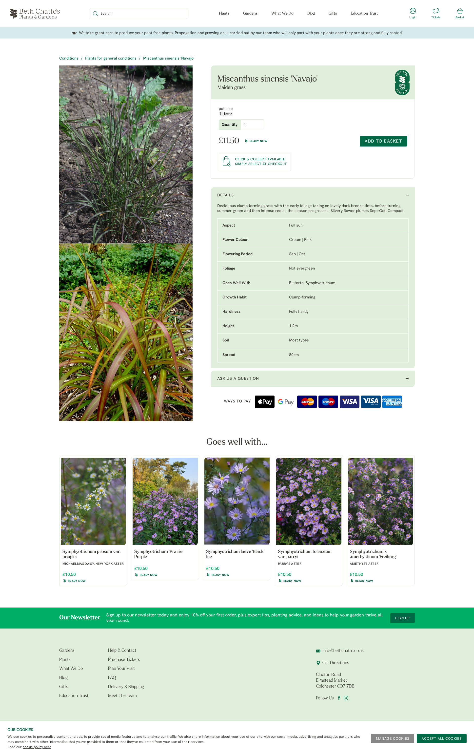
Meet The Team (122, 696)
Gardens (250, 14)
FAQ (112, 678)
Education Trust (364, 14)
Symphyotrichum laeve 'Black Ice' (235, 555)
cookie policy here (37, 747)
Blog (311, 14)
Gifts (333, 14)
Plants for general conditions (111, 59)
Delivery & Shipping (126, 687)
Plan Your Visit (121, 669)
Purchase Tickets (124, 660)
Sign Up (402, 618)
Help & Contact (122, 651)
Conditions (69, 59)
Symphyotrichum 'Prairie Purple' (158, 555)
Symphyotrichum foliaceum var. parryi (305, 555)
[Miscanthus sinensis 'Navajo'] (126, 154)
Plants (224, 14)
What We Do (282, 14)
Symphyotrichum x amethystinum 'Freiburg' (373, 555)
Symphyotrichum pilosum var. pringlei (91, 555)
